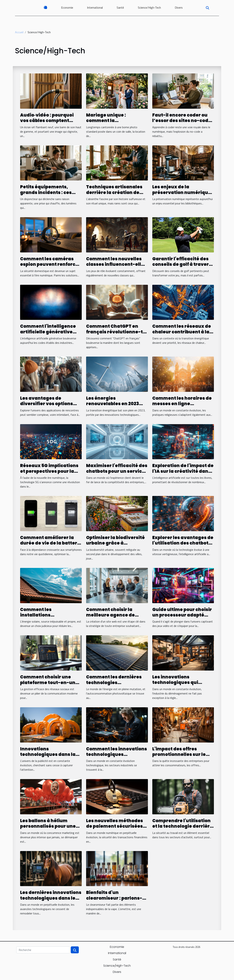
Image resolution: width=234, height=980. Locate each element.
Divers (179, 7)
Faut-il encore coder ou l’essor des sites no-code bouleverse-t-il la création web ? (181, 123)
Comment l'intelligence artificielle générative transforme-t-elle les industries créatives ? (48, 334)
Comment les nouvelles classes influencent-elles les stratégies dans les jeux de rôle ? (116, 267)
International (95, 7)
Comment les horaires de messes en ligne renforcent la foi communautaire (182, 406)
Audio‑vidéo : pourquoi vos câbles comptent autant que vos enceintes (50, 120)
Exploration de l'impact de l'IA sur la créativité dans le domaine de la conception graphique (183, 474)
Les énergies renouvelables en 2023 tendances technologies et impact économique (115, 406)
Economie (67, 7)
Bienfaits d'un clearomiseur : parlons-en (114, 898)
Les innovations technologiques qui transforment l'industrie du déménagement (181, 685)
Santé (120, 7)
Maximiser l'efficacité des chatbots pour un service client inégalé (116, 471)
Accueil (19, 32)
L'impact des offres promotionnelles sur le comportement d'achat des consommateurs (179, 757)
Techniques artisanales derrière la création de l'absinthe (114, 192)
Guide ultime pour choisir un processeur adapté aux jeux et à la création (182, 615)
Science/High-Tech (149, 7)
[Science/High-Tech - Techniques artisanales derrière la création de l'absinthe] (117, 162)
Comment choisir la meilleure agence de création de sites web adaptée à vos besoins (112, 617)
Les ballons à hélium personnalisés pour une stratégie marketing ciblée (48, 829)
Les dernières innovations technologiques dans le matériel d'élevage (50, 898)
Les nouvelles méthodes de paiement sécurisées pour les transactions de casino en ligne (114, 829)
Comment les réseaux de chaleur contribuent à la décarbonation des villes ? (181, 334)
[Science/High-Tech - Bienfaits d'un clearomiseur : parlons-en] (117, 868)
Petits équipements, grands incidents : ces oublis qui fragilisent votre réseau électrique (48, 195)
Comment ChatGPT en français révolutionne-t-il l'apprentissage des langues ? (115, 334)
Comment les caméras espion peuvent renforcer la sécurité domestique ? (50, 264)
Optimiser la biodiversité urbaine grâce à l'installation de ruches (115, 543)
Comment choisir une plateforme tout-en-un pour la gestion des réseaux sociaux (47, 685)
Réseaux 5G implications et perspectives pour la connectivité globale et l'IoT (49, 474)
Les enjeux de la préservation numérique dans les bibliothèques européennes (181, 195)
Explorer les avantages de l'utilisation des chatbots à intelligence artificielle (182, 543)
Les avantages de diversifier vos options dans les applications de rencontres (48, 406)
